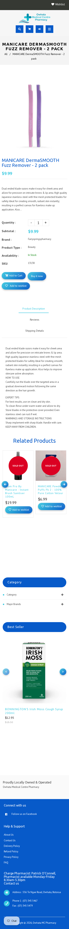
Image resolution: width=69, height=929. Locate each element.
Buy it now (37, 276)
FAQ (6, 862)
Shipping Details (34, 330)
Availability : (10, 255)
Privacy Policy (11, 857)
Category (11, 594)
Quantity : (9, 222)
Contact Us (10, 840)
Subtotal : (9, 231)
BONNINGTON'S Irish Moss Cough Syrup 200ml (34, 711)
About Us (9, 834)
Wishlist (60, 4)
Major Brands (14, 604)
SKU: (5, 263)
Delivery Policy (12, 846)
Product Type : (11, 247)
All (5, 54)
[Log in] (39, 29)
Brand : (7, 239)
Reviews (34, 319)
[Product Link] (29, 450)
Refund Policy (11, 851)
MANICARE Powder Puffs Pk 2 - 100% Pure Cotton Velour (50, 490)
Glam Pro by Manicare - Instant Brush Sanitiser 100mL (17, 491)
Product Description (33, 308)
